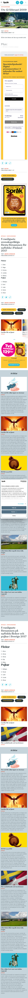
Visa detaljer (21, 503)
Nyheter (19, 313)
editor (6, 31)
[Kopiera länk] (10, 163)
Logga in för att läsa (18, 55)
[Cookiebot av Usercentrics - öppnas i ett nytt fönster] (20, 481)
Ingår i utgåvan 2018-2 (9, 697)
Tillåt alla (14, 507)
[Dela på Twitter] (6, 163)
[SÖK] (25, 2)
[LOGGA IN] (21, 2)
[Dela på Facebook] (2, 163)
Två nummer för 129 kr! (14, 364)
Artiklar (3, 236)
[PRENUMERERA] (17, 2)
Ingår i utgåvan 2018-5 (9, 309)
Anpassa (13, 511)
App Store (14, 225)
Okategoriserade (5, 6)
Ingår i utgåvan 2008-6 (9, 175)
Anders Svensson (9, 254)
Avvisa (14, 515)
